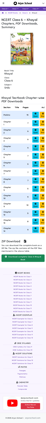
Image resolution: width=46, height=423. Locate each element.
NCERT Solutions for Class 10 (22, 360)
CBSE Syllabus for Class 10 (22, 350)
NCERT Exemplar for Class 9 (22, 328)
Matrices (22, 377)
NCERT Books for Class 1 (22, 277)
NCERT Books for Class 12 (22, 312)
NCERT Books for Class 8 (22, 299)
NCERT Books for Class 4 (22, 286)
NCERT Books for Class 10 (22, 305)
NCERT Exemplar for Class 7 (22, 322)
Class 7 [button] (14, 9)
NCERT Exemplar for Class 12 (22, 338)
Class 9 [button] (35, 9)
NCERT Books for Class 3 (22, 283)
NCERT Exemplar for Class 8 (22, 325)
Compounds (22, 389)
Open (35, 116)
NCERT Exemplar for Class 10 (22, 331)
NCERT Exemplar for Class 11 (22, 335)
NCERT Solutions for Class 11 (22, 363)
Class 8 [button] (25, 9)
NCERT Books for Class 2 (22, 280)
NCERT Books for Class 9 (22, 302)
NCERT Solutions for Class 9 (22, 357)
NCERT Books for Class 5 (22, 289)
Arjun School (25, 3)
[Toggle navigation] (43, 3)
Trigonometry (22, 374)
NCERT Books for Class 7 (22, 296)
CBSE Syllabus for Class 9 (22, 347)
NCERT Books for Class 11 (22, 308)
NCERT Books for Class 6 (22, 292)
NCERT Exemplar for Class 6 (22, 319)
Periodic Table (22, 386)
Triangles (22, 371)
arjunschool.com (32, 418)
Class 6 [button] (4, 9)
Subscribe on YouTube (30, 406)
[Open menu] (3, 3)
